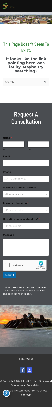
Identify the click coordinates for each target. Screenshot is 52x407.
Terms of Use (39, 390)
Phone (7, 172)
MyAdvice (35, 385)
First (5, 149)
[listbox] (26, 194)
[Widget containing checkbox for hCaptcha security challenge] (25, 265)
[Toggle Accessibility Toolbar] (6, 393)
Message (8, 235)
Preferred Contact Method (20, 187)
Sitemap (26, 394)
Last (29, 149)
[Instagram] (29, 370)
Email (7, 156)
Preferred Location (15, 203)
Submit (9, 275)
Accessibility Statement (16, 390)
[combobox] (6, 179)
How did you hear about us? (21, 219)
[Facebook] (22, 370)
